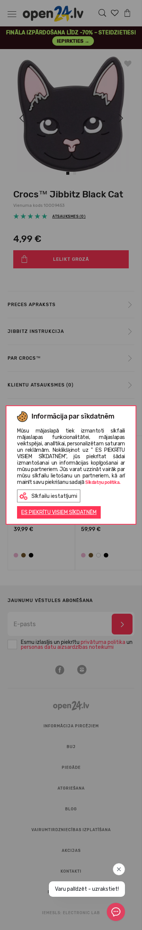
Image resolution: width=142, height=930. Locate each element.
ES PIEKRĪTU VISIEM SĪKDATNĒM (59, 512)
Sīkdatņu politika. (102, 482)
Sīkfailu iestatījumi (54, 496)
